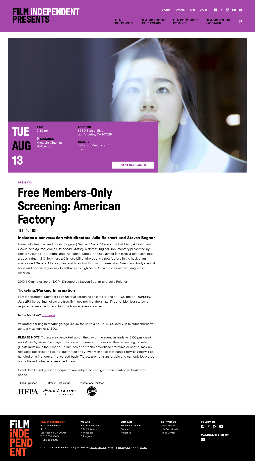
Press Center (168, 432)
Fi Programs (87, 436)
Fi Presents (86, 432)
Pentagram (124, 447)
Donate (180, 10)
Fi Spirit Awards (88, 429)
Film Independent (90, 425)
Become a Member (131, 425)
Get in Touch (168, 425)
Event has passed (133, 165)
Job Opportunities (170, 429)
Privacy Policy (98, 447)
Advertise (126, 432)
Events (166, 10)
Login (203, 10)
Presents (25, 182)
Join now (48, 315)
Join (192, 10)
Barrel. (143, 447)
